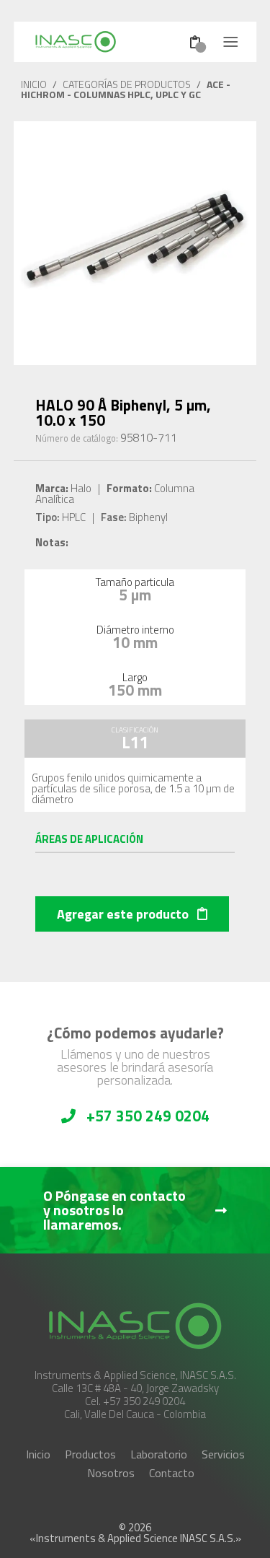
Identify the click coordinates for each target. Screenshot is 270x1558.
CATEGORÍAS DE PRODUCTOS (127, 84)
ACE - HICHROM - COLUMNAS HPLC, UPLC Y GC (125, 89)
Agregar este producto (124, 914)
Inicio (38, 1454)
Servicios (223, 1454)
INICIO (34, 84)
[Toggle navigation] (230, 41)
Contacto (171, 1473)
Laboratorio (158, 1454)
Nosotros (111, 1473)
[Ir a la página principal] (91, 42)
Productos (90, 1454)
